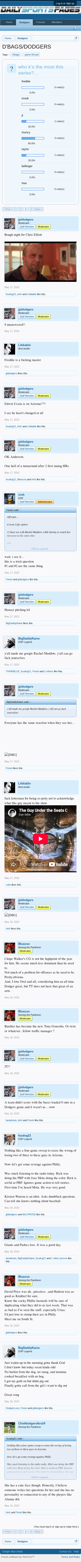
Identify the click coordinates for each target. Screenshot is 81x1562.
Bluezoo (21, 479)
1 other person (59, 1258)
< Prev (7, 209)
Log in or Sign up (65, 3)
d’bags (16, 54)
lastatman (11, 1120)
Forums (40, 22)
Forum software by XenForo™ (17, 1557)
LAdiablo (31, 294)
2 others (48, 671)
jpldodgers (25, 219)
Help (76, 1551)
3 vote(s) (59, 138)
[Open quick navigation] (75, 38)
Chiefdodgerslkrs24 (31, 1423)
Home (9, 22)
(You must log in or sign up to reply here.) (56, 1526)
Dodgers (24, 22)
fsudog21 (11, 294)
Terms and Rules (70, 1557)
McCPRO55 (29, 1214)
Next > (38, 209)
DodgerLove (12, 1408)
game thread (31, 54)
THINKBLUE (13, 671)
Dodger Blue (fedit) (12, 1551)
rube (8, 884)
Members (57, 22)
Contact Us (65, 1551)
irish (19, 294)
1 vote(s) (59, 121)
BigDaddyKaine (14, 623)
